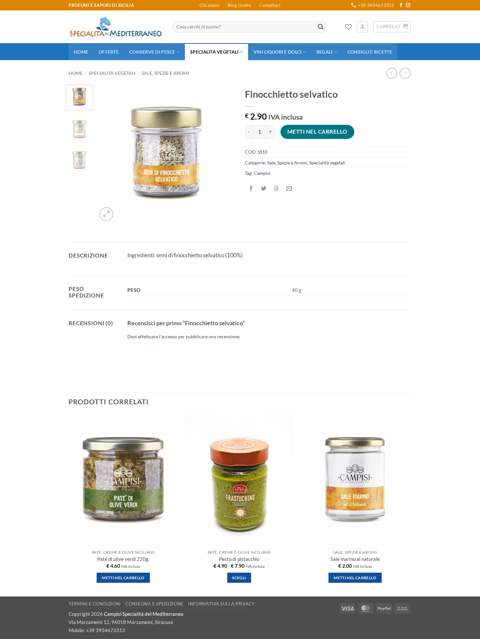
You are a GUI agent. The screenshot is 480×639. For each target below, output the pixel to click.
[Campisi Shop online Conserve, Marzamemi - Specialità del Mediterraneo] (116, 26)
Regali (324, 52)
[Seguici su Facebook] (401, 5)
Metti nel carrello (317, 131)
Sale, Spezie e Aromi (165, 73)
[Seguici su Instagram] (408, 5)
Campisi (262, 173)
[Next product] (391, 73)
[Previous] (108, 153)
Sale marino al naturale (355, 559)
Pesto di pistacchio (239, 559)
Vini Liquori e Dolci (277, 52)
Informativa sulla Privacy (221, 603)
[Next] (224, 153)
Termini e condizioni (95, 603)
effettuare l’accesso (157, 336)
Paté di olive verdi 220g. (123, 559)
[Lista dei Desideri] (348, 27)
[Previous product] (405, 73)
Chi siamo (210, 5)
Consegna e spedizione (154, 603)
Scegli (239, 577)
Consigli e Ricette (369, 52)
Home (81, 52)
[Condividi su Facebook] (251, 188)
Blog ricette (239, 5)
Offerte (109, 52)
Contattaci (269, 5)
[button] (362, 26)
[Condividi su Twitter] (263, 188)
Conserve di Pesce (152, 52)
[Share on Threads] (276, 188)
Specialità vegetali (214, 52)
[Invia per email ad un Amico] (289, 188)
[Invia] (321, 27)
